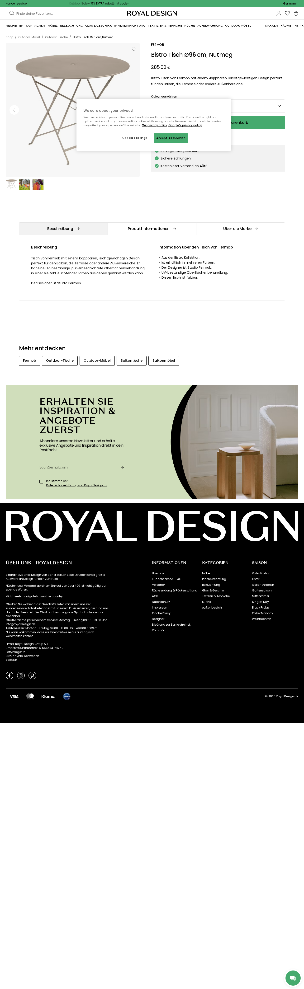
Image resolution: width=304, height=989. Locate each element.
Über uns (158, 573)
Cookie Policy (161, 613)
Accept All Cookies (170, 138)
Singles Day (260, 601)
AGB (155, 596)
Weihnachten (261, 619)
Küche (206, 601)
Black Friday (260, 607)
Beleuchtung (211, 584)
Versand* (159, 584)
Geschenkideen (263, 584)
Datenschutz (161, 601)
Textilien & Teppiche (216, 596)
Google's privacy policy (185, 125)
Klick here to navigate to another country (34, 596)
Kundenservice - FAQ (166, 579)
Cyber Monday (262, 613)
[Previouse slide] (14, 110)
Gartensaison (261, 590)
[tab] (63, 228)
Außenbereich (212, 607)
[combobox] (290, 3)
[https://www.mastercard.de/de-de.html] (30, 696)
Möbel (206, 573)
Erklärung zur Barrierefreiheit (171, 624)
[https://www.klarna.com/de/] (48, 696)
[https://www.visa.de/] (14, 696)
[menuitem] (15, 25)
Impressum (160, 607)
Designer (158, 619)
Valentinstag (261, 573)
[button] (290, 3)
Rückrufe (158, 630)
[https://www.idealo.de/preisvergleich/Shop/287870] (67, 696)
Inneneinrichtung (214, 579)
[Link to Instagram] (21, 675)
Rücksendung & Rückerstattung (174, 590)
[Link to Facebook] (9, 675)
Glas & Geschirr (213, 590)
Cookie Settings (134, 138)
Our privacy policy (154, 125)
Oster (255, 579)
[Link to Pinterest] (32, 675)
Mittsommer (260, 596)
